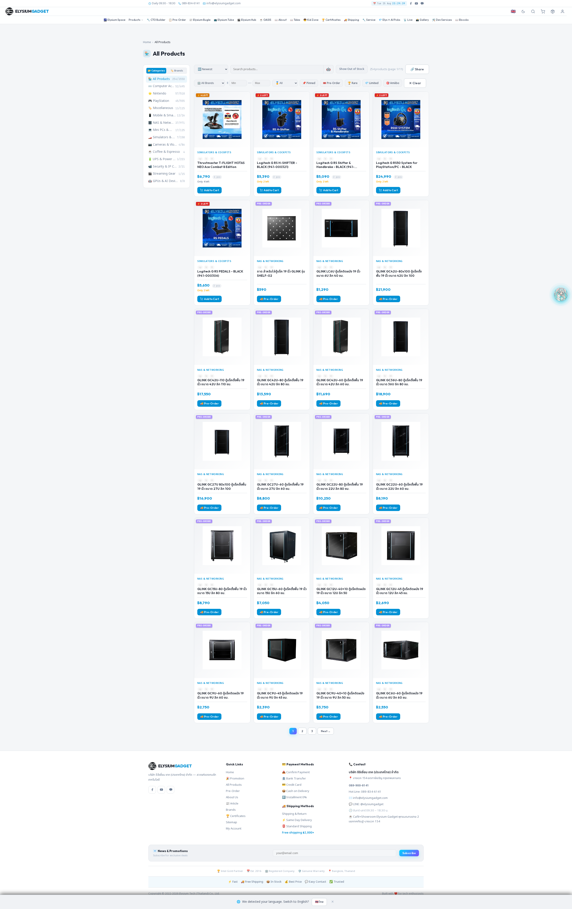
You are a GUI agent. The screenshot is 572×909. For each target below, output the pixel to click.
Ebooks (462, 19)
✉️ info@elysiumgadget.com (368, 798)
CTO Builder (156, 19)
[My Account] (562, 11)
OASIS (265, 19)
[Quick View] (246, 104)
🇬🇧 (513, 11)
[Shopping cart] (542, 11)
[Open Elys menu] (561, 294)
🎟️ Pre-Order (331, 83)
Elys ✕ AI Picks (389, 19)
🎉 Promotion (235, 778)
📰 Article (232, 803)
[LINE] (170, 790)
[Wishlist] (246, 96)
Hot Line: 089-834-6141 (365, 792)
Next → (325, 731)
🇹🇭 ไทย (319, 901)
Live (408, 19)
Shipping (351, 19)
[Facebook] (152, 790)
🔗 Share (417, 69)
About (281, 19)
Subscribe (409, 853)
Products (134, 19)
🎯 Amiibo (392, 83)
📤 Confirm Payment (296, 772)
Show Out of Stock (351, 69)
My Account (233, 828)
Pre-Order (177, 19)
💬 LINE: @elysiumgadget (366, 804)
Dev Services (442, 19)
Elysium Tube (224, 19)
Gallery (422, 19)
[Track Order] (552, 11)
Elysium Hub (246, 19)
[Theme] (523, 11)
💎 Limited (372, 83)
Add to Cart (211, 190)
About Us (232, 797)
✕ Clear (415, 83)
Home (147, 42)
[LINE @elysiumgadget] (422, 3)
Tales (295, 19)
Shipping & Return (294, 814)
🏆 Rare (353, 83)
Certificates (331, 19)
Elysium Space (114, 19)
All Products (234, 785)
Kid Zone (310, 19)
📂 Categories (156, 71)
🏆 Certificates (236, 816)
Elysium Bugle (199, 19)
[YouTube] (161, 790)
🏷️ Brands (176, 71)
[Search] (533, 11)
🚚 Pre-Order (269, 299)
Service (368, 19)
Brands (231, 810)
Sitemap (231, 822)
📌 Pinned (309, 83)
